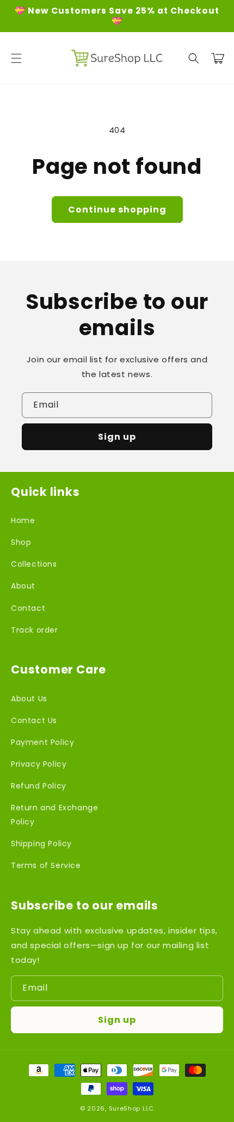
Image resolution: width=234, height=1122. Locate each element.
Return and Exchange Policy (54, 814)
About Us (29, 698)
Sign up (117, 436)
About (23, 585)
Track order (34, 629)
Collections (34, 564)
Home (23, 520)
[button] (16, 58)
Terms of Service (46, 865)
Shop (21, 542)
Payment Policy (42, 742)
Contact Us (34, 720)
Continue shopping (117, 209)
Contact (28, 608)
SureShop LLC (131, 1108)
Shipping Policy (41, 843)
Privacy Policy (38, 764)
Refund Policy (38, 785)
